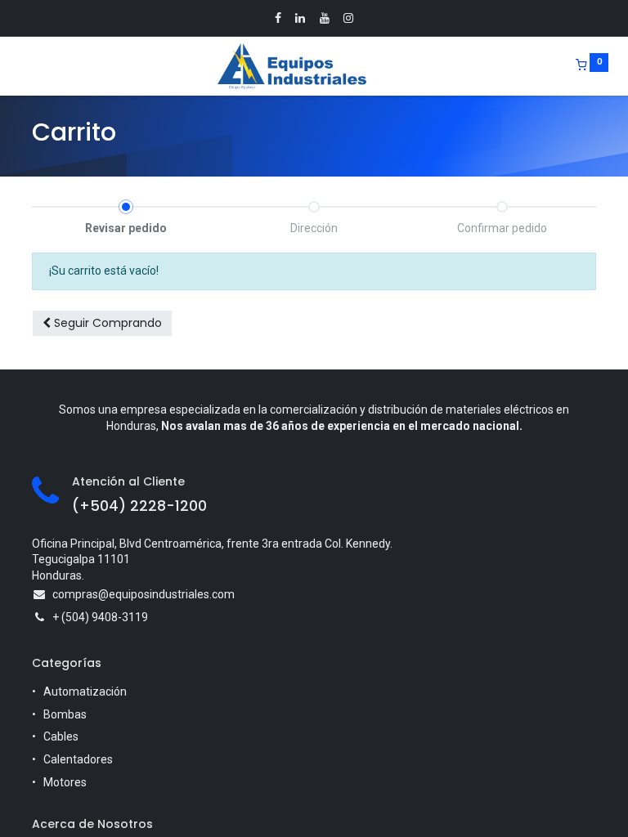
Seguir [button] (106, 323)
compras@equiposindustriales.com (143, 594)
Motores (65, 782)
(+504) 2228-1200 (139, 506)
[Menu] (20, 66)
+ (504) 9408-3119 (100, 617)
